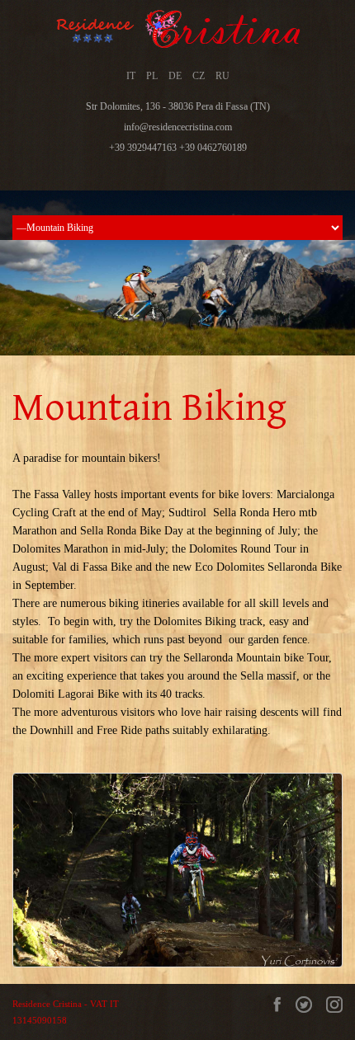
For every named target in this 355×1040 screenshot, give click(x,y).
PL (152, 76)
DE (175, 76)
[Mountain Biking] (177, 870)
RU (222, 76)
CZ (198, 76)
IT (130, 76)
